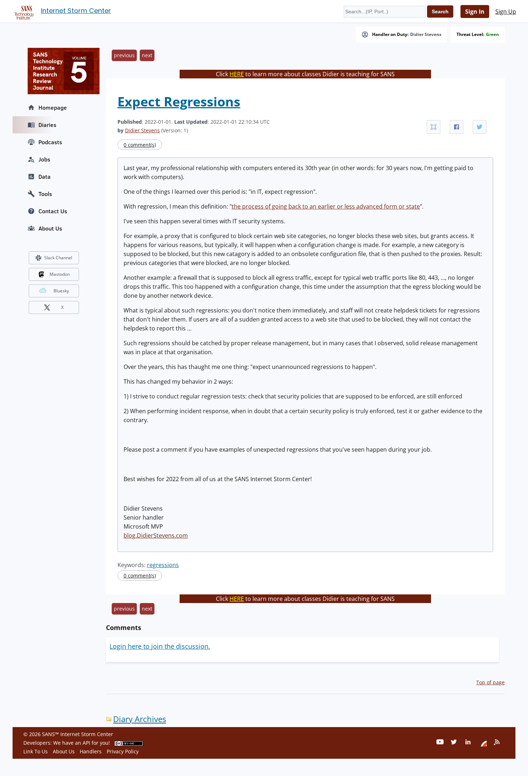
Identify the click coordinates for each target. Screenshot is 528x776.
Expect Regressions (178, 101)
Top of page (490, 682)
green (492, 34)
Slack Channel (58, 258)
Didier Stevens (425, 34)
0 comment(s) (140, 144)
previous (124, 55)
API (86, 742)
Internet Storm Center (76, 10)
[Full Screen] (433, 127)
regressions (163, 565)
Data (44, 177)
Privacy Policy (123, 751)
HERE (237, 74)
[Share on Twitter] (479, 127)
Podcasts (50, 142)
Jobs (44, 159)
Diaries (47, 125)
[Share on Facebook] (456, 127)
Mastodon (60, 274)
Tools (45, 194)
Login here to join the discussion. (160, 646)
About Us (50, 228)
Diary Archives (139, 719)
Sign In (475, 11)
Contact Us (52, 211)
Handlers (91, 751)
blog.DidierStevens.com (156, 535)
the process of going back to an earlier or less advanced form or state (326, 206)
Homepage (52, 107)
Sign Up (505, 11)
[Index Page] (23, 11)
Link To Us (35, 751)
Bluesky (61, 291)
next (147, 55)
